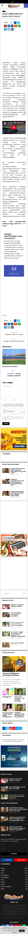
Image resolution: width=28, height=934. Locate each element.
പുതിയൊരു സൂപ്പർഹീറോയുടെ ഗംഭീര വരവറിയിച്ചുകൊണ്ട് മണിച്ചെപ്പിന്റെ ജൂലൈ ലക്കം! (17, 482)
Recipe (2, 889)
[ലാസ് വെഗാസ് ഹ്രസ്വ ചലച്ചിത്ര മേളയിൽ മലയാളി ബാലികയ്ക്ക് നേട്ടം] (8, 707)
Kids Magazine (4, 875)
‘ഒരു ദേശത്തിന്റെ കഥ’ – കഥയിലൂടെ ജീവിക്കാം (11, 674)
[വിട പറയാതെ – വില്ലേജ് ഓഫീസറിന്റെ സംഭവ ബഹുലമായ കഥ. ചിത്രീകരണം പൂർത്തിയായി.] (6, 633)
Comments (10, 374)
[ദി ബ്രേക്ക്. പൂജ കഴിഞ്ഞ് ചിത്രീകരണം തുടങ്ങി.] (6, 606)
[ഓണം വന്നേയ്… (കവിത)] (6, 644)
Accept (21, 930)
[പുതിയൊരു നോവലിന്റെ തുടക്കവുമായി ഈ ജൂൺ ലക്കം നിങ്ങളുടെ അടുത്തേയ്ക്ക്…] (6, 493)
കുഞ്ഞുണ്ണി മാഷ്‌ (6, 697)
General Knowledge (6, 886)
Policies (13, 2)
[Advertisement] (14, 47)
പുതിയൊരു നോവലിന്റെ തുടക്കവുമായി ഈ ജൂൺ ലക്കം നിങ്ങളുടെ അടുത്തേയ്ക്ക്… (17, 494)
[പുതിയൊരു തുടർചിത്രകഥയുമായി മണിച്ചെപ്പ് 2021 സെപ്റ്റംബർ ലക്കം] (20, 707)
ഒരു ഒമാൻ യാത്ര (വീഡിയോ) (9, 366)
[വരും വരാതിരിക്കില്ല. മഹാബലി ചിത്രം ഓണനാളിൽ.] (6, 614)
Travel (4, 11)
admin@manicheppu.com (17, 917)
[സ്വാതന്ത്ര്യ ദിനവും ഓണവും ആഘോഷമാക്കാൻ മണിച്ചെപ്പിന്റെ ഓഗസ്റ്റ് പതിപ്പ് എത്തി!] (6, 470)
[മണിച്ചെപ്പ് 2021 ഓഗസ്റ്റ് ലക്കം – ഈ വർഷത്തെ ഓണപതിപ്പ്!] (20, 691)
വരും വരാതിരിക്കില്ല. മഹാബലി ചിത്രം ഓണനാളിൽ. (15, 614)
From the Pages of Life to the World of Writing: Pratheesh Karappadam (17, 624)
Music (2, 880)
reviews (18, 374)
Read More (14, 932)
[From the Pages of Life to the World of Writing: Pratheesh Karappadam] (6, 624)
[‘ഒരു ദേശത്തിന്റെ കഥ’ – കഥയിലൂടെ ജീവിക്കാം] (14, 664)
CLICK (24, 224)
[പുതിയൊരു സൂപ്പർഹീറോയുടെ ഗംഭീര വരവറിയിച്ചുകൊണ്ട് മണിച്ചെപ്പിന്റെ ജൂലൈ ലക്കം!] (6, 481)
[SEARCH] (24, 593)
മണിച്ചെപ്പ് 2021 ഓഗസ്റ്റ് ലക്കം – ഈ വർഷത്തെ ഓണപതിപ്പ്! (19, 699)
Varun (5, 18)
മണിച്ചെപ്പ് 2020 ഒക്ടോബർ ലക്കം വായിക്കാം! (14, 341)
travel (4, 315)
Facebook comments (14, 376)
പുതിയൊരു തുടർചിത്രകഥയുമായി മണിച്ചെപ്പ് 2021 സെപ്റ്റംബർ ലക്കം (19, 715)
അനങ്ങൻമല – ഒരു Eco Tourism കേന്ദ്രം (14, 334)
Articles (3, 870)
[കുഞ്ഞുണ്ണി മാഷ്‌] (8, 691)
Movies (3, 868)
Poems (2, 873)
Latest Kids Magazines (9, 803)
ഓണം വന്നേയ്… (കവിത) (17, 643)
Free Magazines (5, 877)
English (3, 882)
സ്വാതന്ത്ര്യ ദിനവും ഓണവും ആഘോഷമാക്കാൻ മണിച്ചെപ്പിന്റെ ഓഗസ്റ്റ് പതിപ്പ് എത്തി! (18, 471)
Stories (2, 884)
